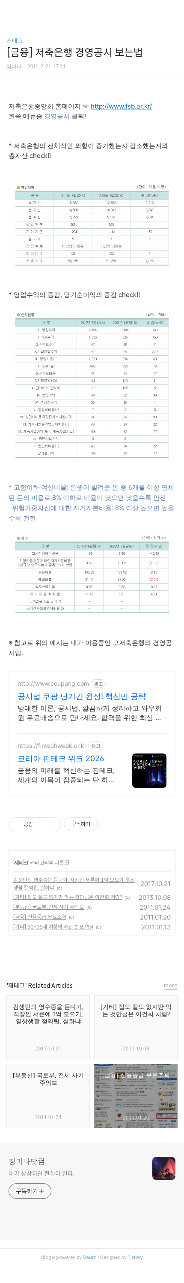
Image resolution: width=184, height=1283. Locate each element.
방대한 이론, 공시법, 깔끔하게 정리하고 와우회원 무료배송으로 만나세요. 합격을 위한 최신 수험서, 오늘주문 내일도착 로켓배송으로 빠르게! (90, 713)
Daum (90, 1257)
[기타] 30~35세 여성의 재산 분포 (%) (53, 926)
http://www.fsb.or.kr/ (121, 106)
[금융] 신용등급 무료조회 (39, 917)
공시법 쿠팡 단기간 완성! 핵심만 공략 (82, 696)
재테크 (14, 41)
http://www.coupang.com (53, 683)
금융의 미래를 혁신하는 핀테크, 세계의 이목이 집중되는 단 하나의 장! (66, 775)
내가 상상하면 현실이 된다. (41, 1173)
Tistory (135, 1257)
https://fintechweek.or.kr (52, 745)
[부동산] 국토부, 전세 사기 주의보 (48, 907)
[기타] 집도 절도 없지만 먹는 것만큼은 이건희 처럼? (67, 897)
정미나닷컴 (27, 1162)
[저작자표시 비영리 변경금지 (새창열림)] (109, 824)
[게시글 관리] (51, 824)
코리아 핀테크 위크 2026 (61, 758)
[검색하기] (173, 9)
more (171, 985)
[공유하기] (41, 824)
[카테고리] (10, 9)
